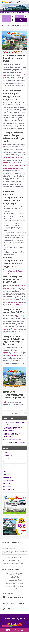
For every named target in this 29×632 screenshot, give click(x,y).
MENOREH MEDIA (14, 619)
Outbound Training (7, 462)
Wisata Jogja (6, 483)
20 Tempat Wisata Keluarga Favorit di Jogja (14, 442)
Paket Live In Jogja (14, 579)
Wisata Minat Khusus (8, 489)
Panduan (5, 468)
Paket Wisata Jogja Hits (13, 618)
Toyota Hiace (6, 168)
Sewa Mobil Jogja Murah (14, 588)
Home (5, 25)
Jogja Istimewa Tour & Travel (14, 302)
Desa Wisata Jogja (8, 455)
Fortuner (21, 167)
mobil (4, 165)
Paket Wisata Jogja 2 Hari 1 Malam (14, 583)
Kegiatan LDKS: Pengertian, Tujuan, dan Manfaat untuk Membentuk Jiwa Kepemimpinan (13, 434)
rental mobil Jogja (17, 304)
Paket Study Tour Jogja (14, 574)
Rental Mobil (6, 474)
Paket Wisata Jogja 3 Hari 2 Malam (14, 585)
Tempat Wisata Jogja (8, 480)
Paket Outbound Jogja (14, 576)
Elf (14, 167)
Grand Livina (10, 167)
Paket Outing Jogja (14, 577)
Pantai (4, 471)
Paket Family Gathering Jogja (14, 580)
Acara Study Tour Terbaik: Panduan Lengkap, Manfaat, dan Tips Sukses (14, 423)
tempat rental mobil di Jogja (10, 157)
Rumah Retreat (7, 477)
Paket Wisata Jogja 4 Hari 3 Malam (14, 586)
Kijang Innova (17, 165)
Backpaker (5, 452)
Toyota (17, 167)
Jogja (4, 144)
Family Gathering (7, 459)
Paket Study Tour (7, 465)
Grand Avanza (9, 165)
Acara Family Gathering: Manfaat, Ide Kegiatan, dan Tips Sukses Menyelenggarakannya (12, 428)
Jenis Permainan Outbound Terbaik (12, 439)
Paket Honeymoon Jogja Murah (14, 573)
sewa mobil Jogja (11, 355)
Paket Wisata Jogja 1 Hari (14, 582)
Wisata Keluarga (7, 486)
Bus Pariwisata (14, 168)
